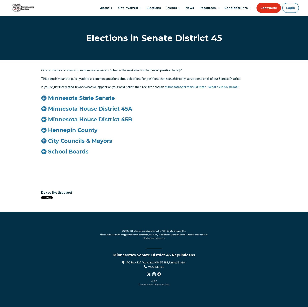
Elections (154, 8)
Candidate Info (236, 8)
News (190, 8)
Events (172, 8)
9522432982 (156, 266)
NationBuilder (161, 284)
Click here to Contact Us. (154, 238)
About (105, 8)
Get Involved (128, 8)
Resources (208, 8)
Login (290, 8)
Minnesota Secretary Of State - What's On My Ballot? (201, 87)
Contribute (268, 8)
